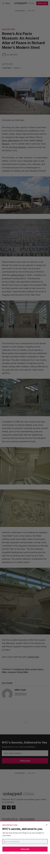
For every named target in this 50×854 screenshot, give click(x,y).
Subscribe (25, 849)
